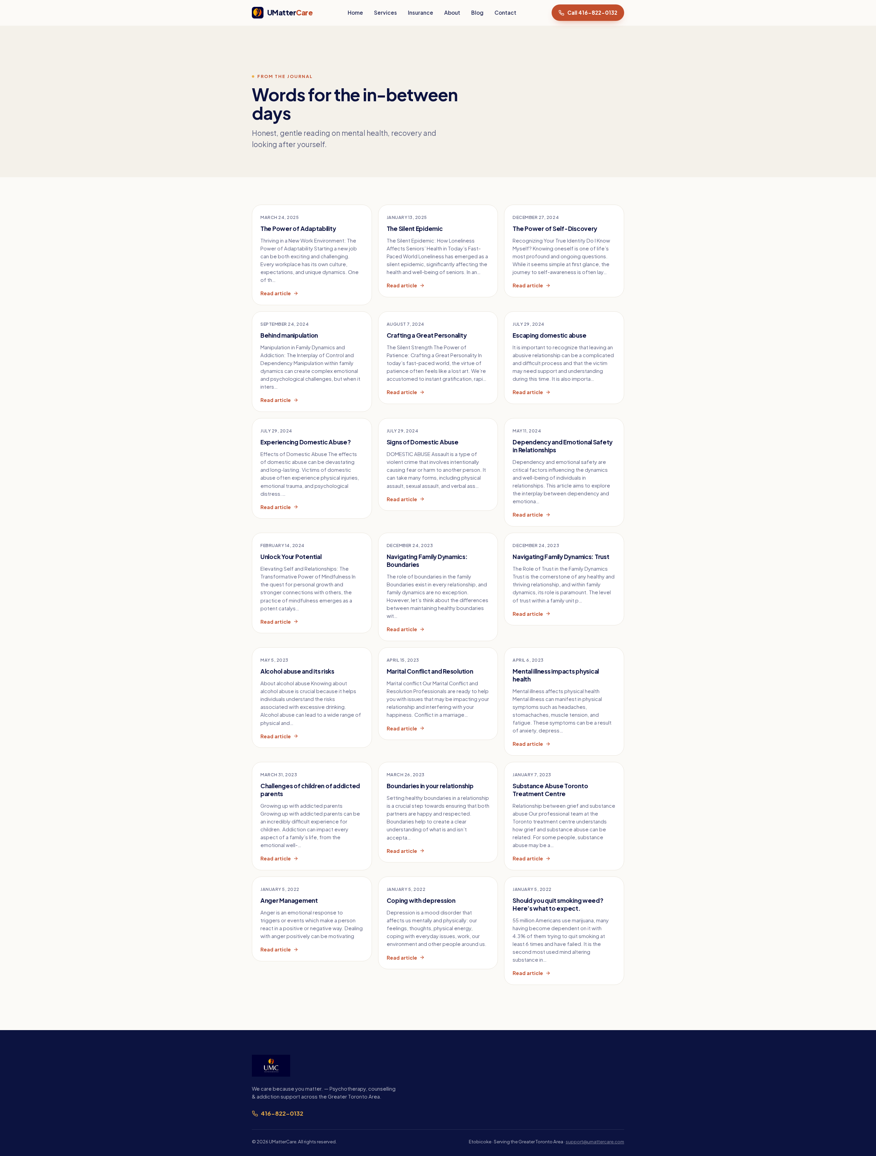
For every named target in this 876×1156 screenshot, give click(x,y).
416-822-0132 (282, 1113)
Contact (505, 12)
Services (385, 12)
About (452, 12)
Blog (477, 12)
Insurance (420, 12)
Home (355, 12)
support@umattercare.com (595, 1141)
